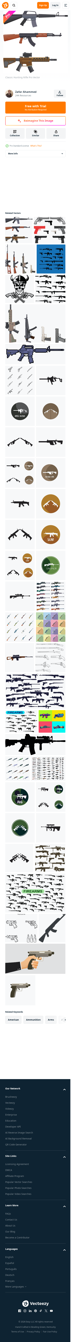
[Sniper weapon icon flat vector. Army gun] (20, 931)
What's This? (36, 145)
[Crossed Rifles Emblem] (19, 316)
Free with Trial (35, 107)
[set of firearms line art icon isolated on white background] (20, 438)
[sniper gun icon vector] (20, 839)
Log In (55, 5)
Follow (60, 95)
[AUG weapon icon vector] (20, 1212)
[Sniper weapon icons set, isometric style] (17, 1158)
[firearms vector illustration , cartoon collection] (18, 1111)
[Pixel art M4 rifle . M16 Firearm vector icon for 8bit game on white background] (35, 412)
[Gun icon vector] (20, 469)
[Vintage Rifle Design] (35, 381)
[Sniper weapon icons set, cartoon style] (20, 900)
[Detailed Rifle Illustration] (20, 347)
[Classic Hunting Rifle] (19, 230)
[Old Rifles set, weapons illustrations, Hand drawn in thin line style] (20, 1023)
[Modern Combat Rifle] (49, 316)
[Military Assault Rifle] (20, 286)
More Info (13, 153)
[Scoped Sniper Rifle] (21, 257)
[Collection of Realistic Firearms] (22, 1184)
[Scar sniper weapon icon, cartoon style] (19, 992)
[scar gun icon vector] (20, 685)
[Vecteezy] (5, 5)
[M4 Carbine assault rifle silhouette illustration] (35, 1134)
